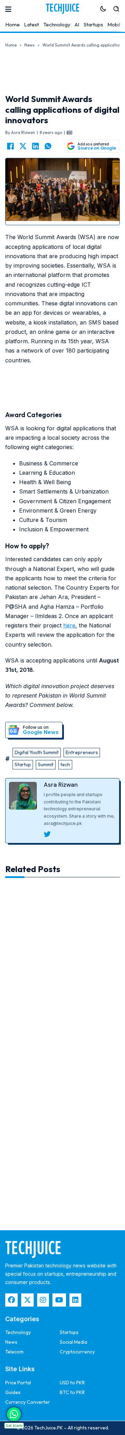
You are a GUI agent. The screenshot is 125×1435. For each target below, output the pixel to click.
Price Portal (18, 1382)
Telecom (14, 1352)
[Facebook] (10, 146)
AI (77, 24)
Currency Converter (27, 1402)
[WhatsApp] (48, 146)
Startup (23, 764)
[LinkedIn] (35, 146)
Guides (12, 1392)
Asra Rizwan (61, 784)
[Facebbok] (11, 1300)
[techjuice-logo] (62, 8)
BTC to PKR (72, 1392)
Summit (45, 764)
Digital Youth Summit (37, 752)
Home (12, 24)
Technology (56, 24)
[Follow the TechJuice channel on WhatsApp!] (14, 1414)
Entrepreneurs (82, 752)
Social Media (73, 1342)
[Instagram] (43, 1300)
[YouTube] (59, 1300)
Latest (31, 24)
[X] (23, 146)
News (29, 45)
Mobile (115, 24)
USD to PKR (72, 1382)
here (69, 625)
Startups (93, 24)
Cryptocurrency (77, 1352)
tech (65, 764)
